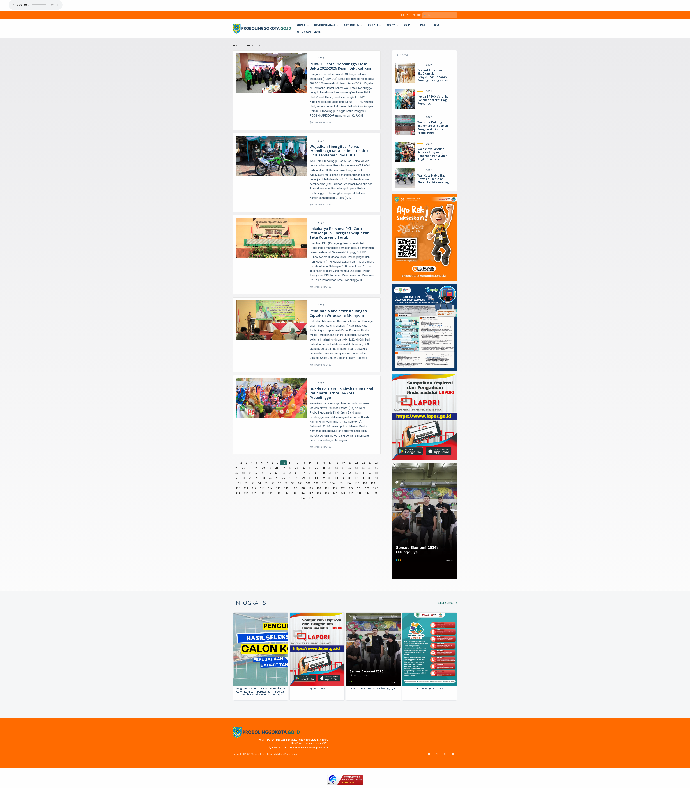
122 (335, 488)
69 (236, 478)
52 (270, 473)
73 (263, 478)
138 (319, 493)
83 (329, 478)
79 (303, 478)
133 (278, 493)
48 (243, 473)
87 (356, 478)
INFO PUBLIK (351, 25)
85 (343, 478)
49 (250, 473)
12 (296, 462)
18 (336, 462)
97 (279, 483)
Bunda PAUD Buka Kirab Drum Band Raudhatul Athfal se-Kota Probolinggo (341, 393)
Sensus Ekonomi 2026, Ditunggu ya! (373, 688)
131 (262, 493)
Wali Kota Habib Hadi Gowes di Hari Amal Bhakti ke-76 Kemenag (433, 178)
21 (356, 462)
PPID (407, 25)
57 (303, 473)
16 (323, 462)
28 (256, 468)
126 (367, 488)
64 (349, 473)
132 (270, 493)
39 (329, 468)
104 (332, 483)
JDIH (422, 25)
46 (376, 468)
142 (351, 493)
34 (296, 468)
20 (350, 462)
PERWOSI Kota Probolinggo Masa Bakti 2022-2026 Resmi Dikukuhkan (340, 66)
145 (375, 493)
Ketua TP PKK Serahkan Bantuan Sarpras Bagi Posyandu (433, 100)
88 (363, 478)
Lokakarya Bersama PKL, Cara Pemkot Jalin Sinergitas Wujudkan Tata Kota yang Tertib (339, 233)
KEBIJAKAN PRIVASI (309, 32)
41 (343, 468)
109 (373, 483)
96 (272, 483)
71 (250, 478)
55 (290, 473)
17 (330, 462)
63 (343, 473)
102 (316, 483)
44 (363, 468)
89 (369, 478)
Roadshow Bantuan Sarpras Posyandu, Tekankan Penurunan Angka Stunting (432, 154)
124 (351, 488)
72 (256, 478)
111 (246, 488)
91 (239, 483)
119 (311, 488)
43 (356, 468)
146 (302, 498)
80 (310, 478)
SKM (436, 25)
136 (302, 493)
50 (256, 473)
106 (348, 483)
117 (294, 488)
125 (359, 488)
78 (296, 478)
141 (343, 493)
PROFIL (301, 25)
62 (336, 473)
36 (310, 468)
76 (283, 478)
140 (335, 493)
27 (250, 468)
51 (263, 473)
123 (343, 488)
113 (262, 488)
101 (308, 483)
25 (236, 468)
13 (303, 462)
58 (310, 473)
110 (238, 488)
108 (365, 483)
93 (252, 483)
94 (259, 483)
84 (336, 478)
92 (246, 483)
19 (343, 462)
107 (357, 483)
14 (310, 462)
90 (376, 478)
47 (236, 473)
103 (324, 483)
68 (376, 473)
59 (316, 473)
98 (286, 483)
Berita (250, 46)
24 (376, 462)
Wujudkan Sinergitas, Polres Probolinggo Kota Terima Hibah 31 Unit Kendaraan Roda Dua (340, 150)
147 (311, 498)
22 (363, 462)
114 (270, 488)
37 (316, 468)
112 (254, 488)
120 (319, 488)
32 (283, 468)
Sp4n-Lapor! (317, 688)
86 (349, 478)
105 (340, 483)
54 (283, 473)
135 (294, 493)
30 (270, 468)
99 (292, 483)
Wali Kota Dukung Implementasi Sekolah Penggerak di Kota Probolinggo (432, 127)
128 (238, 493)
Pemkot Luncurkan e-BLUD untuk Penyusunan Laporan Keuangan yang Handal (433, 75)
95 (266, 483)
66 (363, 473)
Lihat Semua (446, 602)
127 (375, 488)
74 (270, 478)
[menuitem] (301, 25)
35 (303, 468)
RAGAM (373, 25)
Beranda (237, 46)
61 (329, 473)
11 (290, 462)
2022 (261, 46)
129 (246, 493)
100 (300, 483)
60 (323, 473)
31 (276, 468)
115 (278, 488)
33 (290, 468)
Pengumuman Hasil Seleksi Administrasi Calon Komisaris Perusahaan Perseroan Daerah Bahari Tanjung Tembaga (261, 691)
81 (316, 478)
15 (316, 462)
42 (349, 468)
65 (356, 473)
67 (369, 473)
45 (369, 468)
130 (254, 493)
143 (359, 493)
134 (286, 493)
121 (327, 488)
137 (311, 493)
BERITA (390, 25)
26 (243, 468)
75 (276, 478)
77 (290, 478)
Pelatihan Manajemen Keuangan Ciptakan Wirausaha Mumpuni (338, 313)
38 (323, 468)
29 (263, 468)
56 (296, 473)
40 (336, 468)
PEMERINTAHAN (324, 25)
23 (370, 462)
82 (323, 478)
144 (367, 493)
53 (276, 473)
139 (327, 493)
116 (286, 488)
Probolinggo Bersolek (429, 688)
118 (302, 488)
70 (243, 478)
